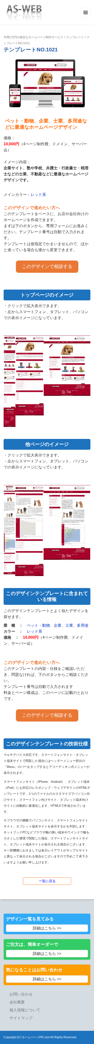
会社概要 (17, 1002)
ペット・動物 (38, 625)
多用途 (82, 625)
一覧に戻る (47, 881)
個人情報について (24, 1010)
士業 (69, 625)
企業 (57, 625)
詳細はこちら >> (47, 928)
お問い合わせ (21, 994)
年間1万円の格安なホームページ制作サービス (33, 37)
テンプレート (75, 37)
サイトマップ (21, 1018)
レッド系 (38, 195)
